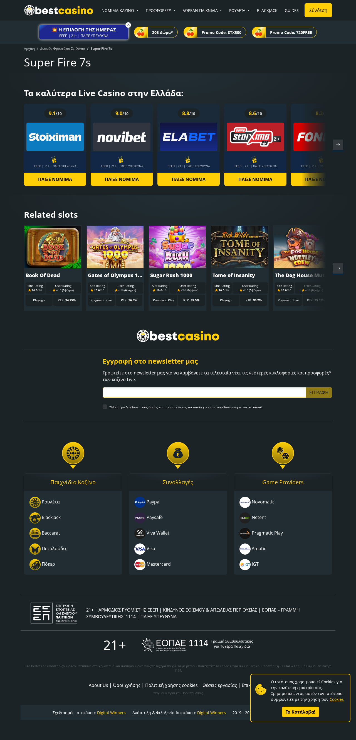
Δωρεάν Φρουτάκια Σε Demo (62, 48)
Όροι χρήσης (126, 685)
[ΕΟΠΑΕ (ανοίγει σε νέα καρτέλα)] (197, 645)
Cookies (337, 699)
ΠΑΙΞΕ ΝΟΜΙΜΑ (55, 179)
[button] (83, 32)
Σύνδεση (318, 10)
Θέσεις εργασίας (219, 685)
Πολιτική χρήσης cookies (171, 685)
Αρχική (29, 48)
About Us (98, 685)
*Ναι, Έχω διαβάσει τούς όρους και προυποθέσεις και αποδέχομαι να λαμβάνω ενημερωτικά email (185, 407)
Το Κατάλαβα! (300, 712)
